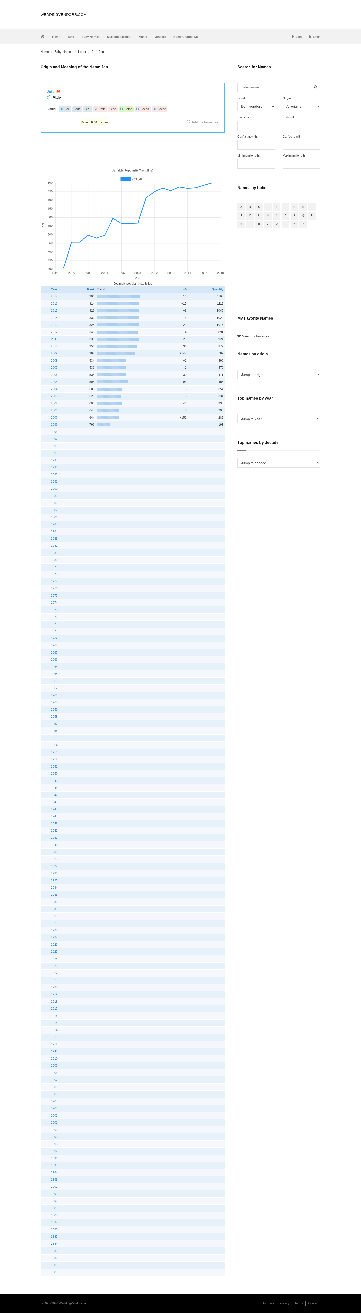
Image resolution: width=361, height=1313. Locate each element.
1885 (54, 1236)
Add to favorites (205, 122)
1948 (54, 788)
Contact (313, 1303)
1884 (54, 1243)
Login (316, 37)
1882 (54, 1258)
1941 (54, 837)
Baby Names (91, 37)
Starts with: (244, 117)
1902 (54, 1115)
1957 (54, 724)
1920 (54, 987)
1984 (54, 531)
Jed (67, 109)
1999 (54, 424)
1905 (54, 1094)
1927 (54, 937)
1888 (54, 1215)
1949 (54, 780)
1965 (54, 667)
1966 (54, 659)
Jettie (128, 109)
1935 (54, 880)
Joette (162, 109)
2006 (54, 375)
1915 (54, 1023)
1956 (54, 731)
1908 (54, 1073)
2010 (54, 346)
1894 (54, 1172)
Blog (71, 37)
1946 (54, 802)
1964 (54, 674)
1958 (54, 716)
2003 (54, 396)
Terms (299, 1303)
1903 (54, 1108)
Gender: (242, 98)
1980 (54, 560)
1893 (54, 1179)
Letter (82, 52)
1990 (54, 488)
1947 (54, 795)
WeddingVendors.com (64, 15)
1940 (54, 845)
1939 (54, 852)
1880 (54, 1272)
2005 (54, 382)
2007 (54, 367)
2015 (54, 310)
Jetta (102, 109)
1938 (54, 859)
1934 (54, 887)
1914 (54, 1030)
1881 (54, 1265)
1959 (54, 709)
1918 (54, 1001)
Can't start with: (247, 136)
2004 (54, 389)
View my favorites (255, 336)
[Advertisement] (133, 150)
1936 (54, 873)
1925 (54, 951)
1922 (54, 973)
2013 (54, 325)
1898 (54, 1144)
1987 (54, 510)
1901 (54, 1122)
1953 (54, 752)
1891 (54, 1194)
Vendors (160, 37)
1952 (54, 759)
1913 (54, 1037)
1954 (54, 745)
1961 (54, 695)
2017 (54, 296)
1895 (54, 1165)
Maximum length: (294, 155)
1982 (54, 545)
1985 (54, 524)
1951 (54, 766)
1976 (54, 588)
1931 (54, 909)
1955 (54, 738)
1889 (54, 1208)
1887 (54, 1222)
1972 (54, 617)
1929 (54, 923)
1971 (54, 624)
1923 (54, 966)
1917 (54, 1008)
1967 (54, 652)
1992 (54, 474)
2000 (54, 417)
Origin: (287, 98)
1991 (54, 481)
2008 (54, 360)
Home (56, 37)
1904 (54, 1101)
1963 (54, 681)
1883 (54, 1251)
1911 (54, 1051)
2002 (54, 403)
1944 (54, 816)
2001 (54, 410)
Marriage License (119, 37)
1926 (54, 944)
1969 (54, 638)
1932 (54, 902)
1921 (54, 980)
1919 (54, 994)
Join (299, 37)
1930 (54, 916)
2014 (54, 318)
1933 (54, 894)
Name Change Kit (185, 37)
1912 (54, 1044)
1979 (54, 567)
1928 (54, 930)
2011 (54, 339)
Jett (51, 91)
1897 (54, 1151)
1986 (54, 517)
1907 (54, 1080)
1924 (54, 959)
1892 (54, 1186)
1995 (54, 453)
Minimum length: (248, 155)
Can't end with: (292, 136)
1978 (54, 574)
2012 (54, 332)
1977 (54, 581)
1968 (54, 645)
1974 (54, 602)
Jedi (87, 109)
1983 (54, 538)
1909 (54, 1065)
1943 (54, 823)
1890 (54, 1201)
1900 (54, 1129)
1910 (54, 1058)
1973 (54, 610)
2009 (54, 353)
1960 (54, 702)
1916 (54, 1016)
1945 (54, 809)
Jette (113, 109)
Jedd (77, 109)
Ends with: (289, 117)
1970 (54, 631)
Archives (268, 1303)
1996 (54, 446)
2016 (54, 303)
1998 (54, 431)
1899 (54, 1137)
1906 (54, 1087)
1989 (54, 496)
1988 (54, 503)
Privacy (284, 1303)
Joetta (145, 109)
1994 (54, 460)
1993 (54, 467)
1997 (54, 439)
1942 (54, 830)
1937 (54, 866)
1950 (54, 773)
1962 (54, 688)
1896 (54, 1158)
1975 (54, 595)
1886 (54, 1229)
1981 (54, 553)
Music (143, 37)
